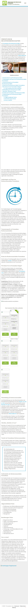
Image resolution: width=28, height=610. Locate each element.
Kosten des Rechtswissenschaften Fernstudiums (13, 85)
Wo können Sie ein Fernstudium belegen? (11, 86)
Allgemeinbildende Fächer (10, 97)
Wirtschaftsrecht (22, 55)
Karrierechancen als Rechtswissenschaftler (12, 77)
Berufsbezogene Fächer (10, 98)
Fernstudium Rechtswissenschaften (11, 43)
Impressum (16, 606)
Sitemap (14, 607)
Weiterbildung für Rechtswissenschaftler (11, 89)
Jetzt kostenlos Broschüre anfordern (12, 88)
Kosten (10, 260)
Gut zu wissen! (8, 100)
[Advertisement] (14, 21)
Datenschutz (22, 606)
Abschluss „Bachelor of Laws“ (9, 91)
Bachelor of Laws (5, 404)
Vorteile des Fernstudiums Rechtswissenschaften (13, 92)
